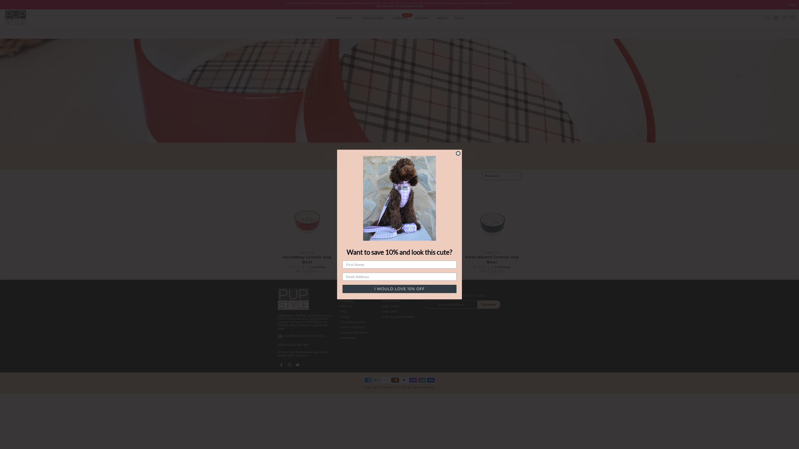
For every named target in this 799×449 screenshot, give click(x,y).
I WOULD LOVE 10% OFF (399, 289)
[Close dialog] (458, 153)
